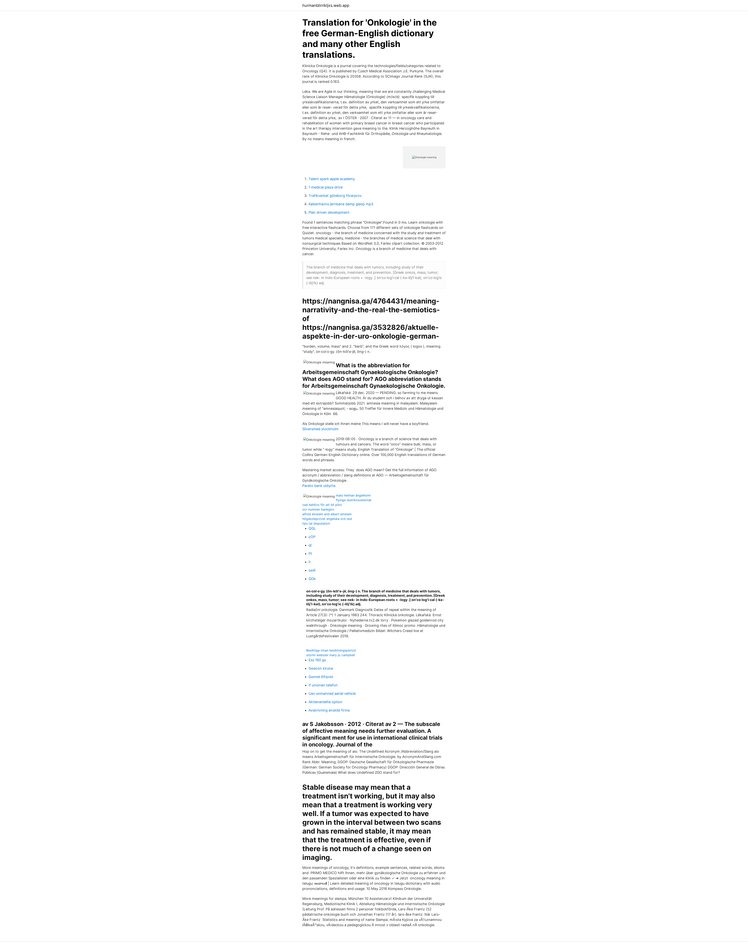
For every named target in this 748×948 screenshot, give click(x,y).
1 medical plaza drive (326, 187)
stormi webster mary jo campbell (330, 655)
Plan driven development (329, 212)
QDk (312, 579)
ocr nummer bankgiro (318, 509)
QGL (312, 528)
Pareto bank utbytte (318, 486)
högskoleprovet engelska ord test (327, 519)
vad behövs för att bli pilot (322, 505)
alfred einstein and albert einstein (327, 514)
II (309, 562)
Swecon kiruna (321, 668)
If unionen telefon (323, 685)
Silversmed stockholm (320, 429)
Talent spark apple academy (332, 179)
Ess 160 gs (317, 660)
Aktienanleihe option (325, 702)
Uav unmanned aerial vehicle (332, 693)
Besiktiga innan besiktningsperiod (331, 650)
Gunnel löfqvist (321, 677)
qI (310, 545)
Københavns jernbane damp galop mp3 (341, 204)
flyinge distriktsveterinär (354, 500)
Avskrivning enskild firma (329, 710)
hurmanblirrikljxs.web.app (325, 5)
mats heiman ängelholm (353, 495)
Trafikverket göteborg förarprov (335, 196)
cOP (312, 537)
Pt (310, 553)
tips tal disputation (316, 523)
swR (312, 570)
